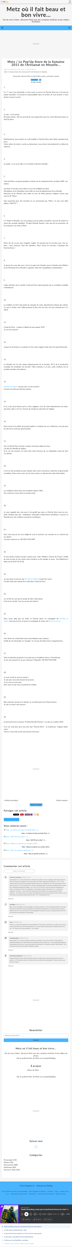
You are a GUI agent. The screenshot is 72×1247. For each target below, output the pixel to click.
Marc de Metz (33, 1058)
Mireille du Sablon (10, 387)
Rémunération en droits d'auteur (19, 1193)
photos (44, 76)
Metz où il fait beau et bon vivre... (36, 12)
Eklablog (49, 1186)
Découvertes (16, 76)
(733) (10, 1160)
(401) (10, 1167)
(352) (12, 1170)
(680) (11, 1165)
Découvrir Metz (25, 76)
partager (38, 1219)
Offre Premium (32, 1193)
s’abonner (27, 1219)
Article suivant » (62, 800)
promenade (49, 76)
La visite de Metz (36, 76)
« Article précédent (11, 800)
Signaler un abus (64, 1191)
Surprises (56, 76)
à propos (48, 1219)
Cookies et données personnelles (46, 1193)
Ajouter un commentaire (19, 871)
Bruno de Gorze (55, 621)
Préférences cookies (61, 1193)
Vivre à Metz (30, 69)
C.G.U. (7, 1193)
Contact (56, 1191)
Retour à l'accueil (36, 805)
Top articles (50, 1191)
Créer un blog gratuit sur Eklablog (37, 1191)
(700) (8, 1162)
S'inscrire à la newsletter (11, 819)
